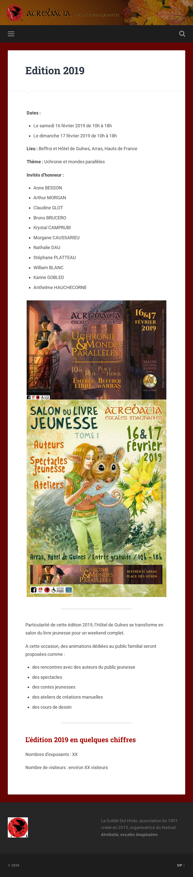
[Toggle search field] (182, 33)
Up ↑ (181, 865)
